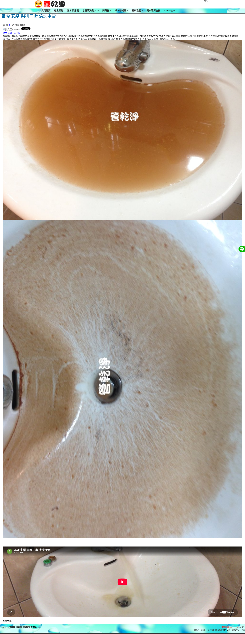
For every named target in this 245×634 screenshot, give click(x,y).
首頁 (5, 25)
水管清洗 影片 (90, 10)
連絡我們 (226, 630)
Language (169, 10)
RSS (243, 630)
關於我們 (136, 10)
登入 (206, 1)
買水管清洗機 (153, 10)
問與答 (106, 10)
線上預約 (58, 10)
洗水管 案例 (73, 10)
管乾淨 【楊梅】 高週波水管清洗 (22, 627)
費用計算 (45, 10)
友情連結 (235, 630)
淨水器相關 (121, 10)
